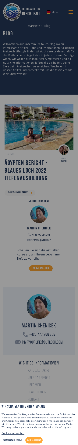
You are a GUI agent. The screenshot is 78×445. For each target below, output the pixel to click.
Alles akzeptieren (34, 440)
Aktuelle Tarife (39, 371)
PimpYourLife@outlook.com (42, 342)
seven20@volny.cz (41, 240)
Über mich (34, 385)
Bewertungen (37, 392)
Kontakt (33, 400)
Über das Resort (39, 378)
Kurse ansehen (41, 268)
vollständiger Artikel (18, 192)
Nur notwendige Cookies (12, 440)
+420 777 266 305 (41, 235)
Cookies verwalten (13, 433)
